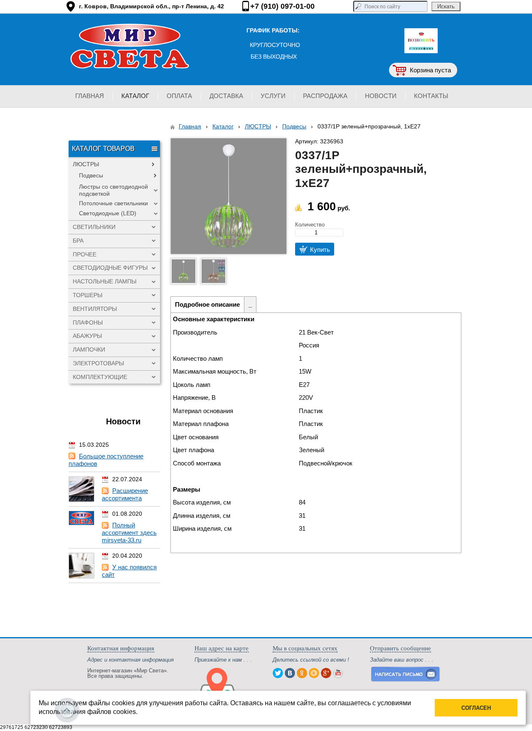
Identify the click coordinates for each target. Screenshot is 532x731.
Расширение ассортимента (125, 494)
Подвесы (294, 126)
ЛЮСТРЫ (258, 126)
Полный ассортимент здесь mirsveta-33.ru (129, 533)
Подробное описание (207, 304)
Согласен (476, 708)
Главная (190, 126)
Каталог (223, 126)
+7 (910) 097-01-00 (282, 6)
